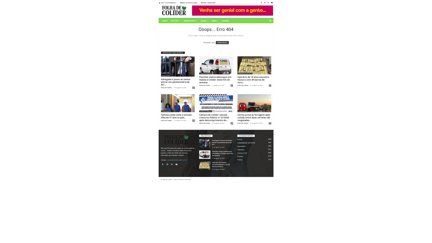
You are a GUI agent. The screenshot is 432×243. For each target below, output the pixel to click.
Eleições (225, 21)
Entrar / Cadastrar (208, 3)
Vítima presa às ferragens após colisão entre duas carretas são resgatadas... (253, 117)
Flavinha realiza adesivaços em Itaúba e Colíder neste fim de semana (215, 80)
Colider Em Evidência (205, 73)
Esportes (240, 156)
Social (203, 21)
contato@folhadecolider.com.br (177, 160)
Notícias (174, 21)
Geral (214, 21)
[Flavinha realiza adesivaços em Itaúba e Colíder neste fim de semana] (216, 65)
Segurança (240, 150)
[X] (268, 2)
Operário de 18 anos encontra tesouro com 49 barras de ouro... (253, 80)
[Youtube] (271, 2)
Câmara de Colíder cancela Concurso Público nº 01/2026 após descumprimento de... (214, 117)
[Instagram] (264, 2)
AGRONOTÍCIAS (190, 21)
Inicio (165, 21)
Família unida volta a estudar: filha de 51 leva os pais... (176, 116)
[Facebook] (261, 2)
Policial (239, 139)
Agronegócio (241, 146)
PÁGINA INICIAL (222, 42)
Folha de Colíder (166, 87)
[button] (270, 20)
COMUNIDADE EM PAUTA (245, 73)
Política (239, 160)
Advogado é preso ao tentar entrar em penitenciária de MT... (175, 82)
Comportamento (166, 111)
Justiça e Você (165, 75)
